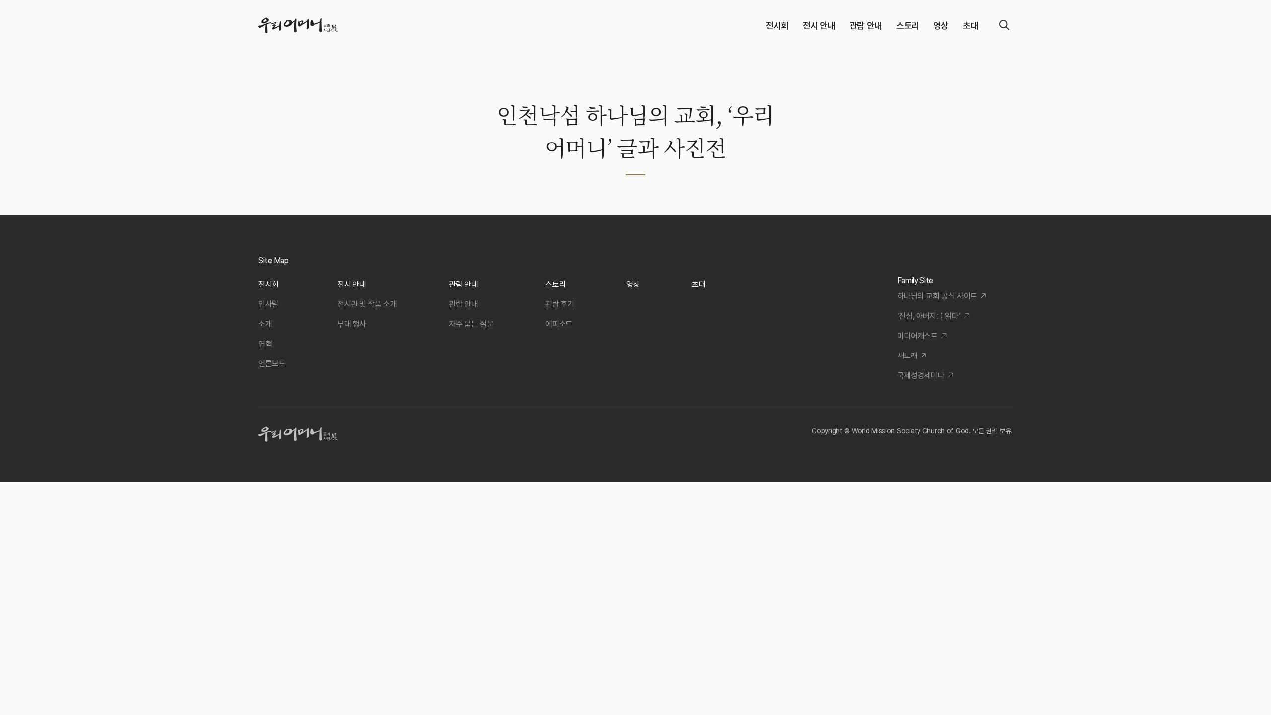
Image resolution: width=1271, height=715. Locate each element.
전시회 (777, 25)
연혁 (265, 344)
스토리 (907, 25)
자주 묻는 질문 (471, 324)
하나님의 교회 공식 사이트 (937, 296)
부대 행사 (351, 324)
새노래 (907, 355)
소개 (265, 324)
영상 (941, 25)
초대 (970, 25)
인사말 (268, 304)
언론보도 (271, 363)
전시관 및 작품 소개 (367, 304)
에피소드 (558, 324)
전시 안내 (819, 25)
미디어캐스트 (917, 336)
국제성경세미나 (921, 375)
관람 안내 (865, 25)
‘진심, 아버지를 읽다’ (929, 316)
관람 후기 (559, 304)
